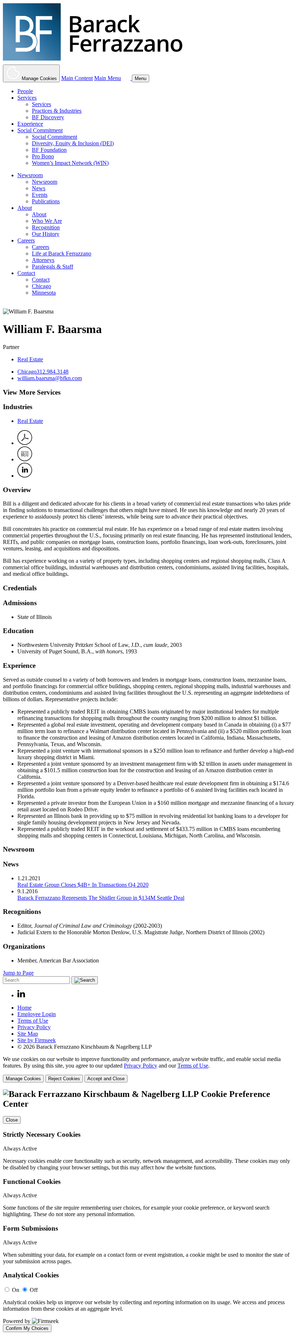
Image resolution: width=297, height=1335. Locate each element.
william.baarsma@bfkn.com (49, 378)
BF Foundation (49, 150)
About (24, 208)
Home (24, 1008)
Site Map (27, 1034)
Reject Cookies (64, 1078)
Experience (30, 124)
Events (39, 195)
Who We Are (47, 221)
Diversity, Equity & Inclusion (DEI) (73, 143)
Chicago (41, 286)
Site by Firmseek (36, 1040)
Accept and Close (106, 1078)
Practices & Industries (56, 111)
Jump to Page (18, 973)
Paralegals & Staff (52, 266)
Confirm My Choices (27, 1328)
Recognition (46, 227)
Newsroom (30, 175)
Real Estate (30, 359)
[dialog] (148, 1069)
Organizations (24, 946)
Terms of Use (32, 1021)
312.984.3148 (52, 372)
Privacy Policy (34, 1027)
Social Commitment (40, 130)
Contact (26, 273)
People (25, 91)
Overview (17, 490)
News (38, 188)
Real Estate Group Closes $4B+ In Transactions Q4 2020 (82, 885)
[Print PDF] (24, 443)
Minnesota (44, 293)
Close (12, 1120)
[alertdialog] (148, 1210)
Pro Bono (43, 156)
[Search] (127, 78)
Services (27, 98)
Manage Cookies (23, 1078)
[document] (148, 1210)
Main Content (77, 78)
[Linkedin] (21, 995)
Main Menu (107, 78)
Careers (26, 240)
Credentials (20, 588)
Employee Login (36, 1014)
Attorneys (43, 260)
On (15, 1290)
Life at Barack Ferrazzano (61, 253)
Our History (45, 234)
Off (34, 1290)
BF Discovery (48, 117)
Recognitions (22, 911)
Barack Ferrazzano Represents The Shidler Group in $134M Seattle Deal (100, 898)
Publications (46, 201)
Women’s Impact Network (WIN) (70, 163)
